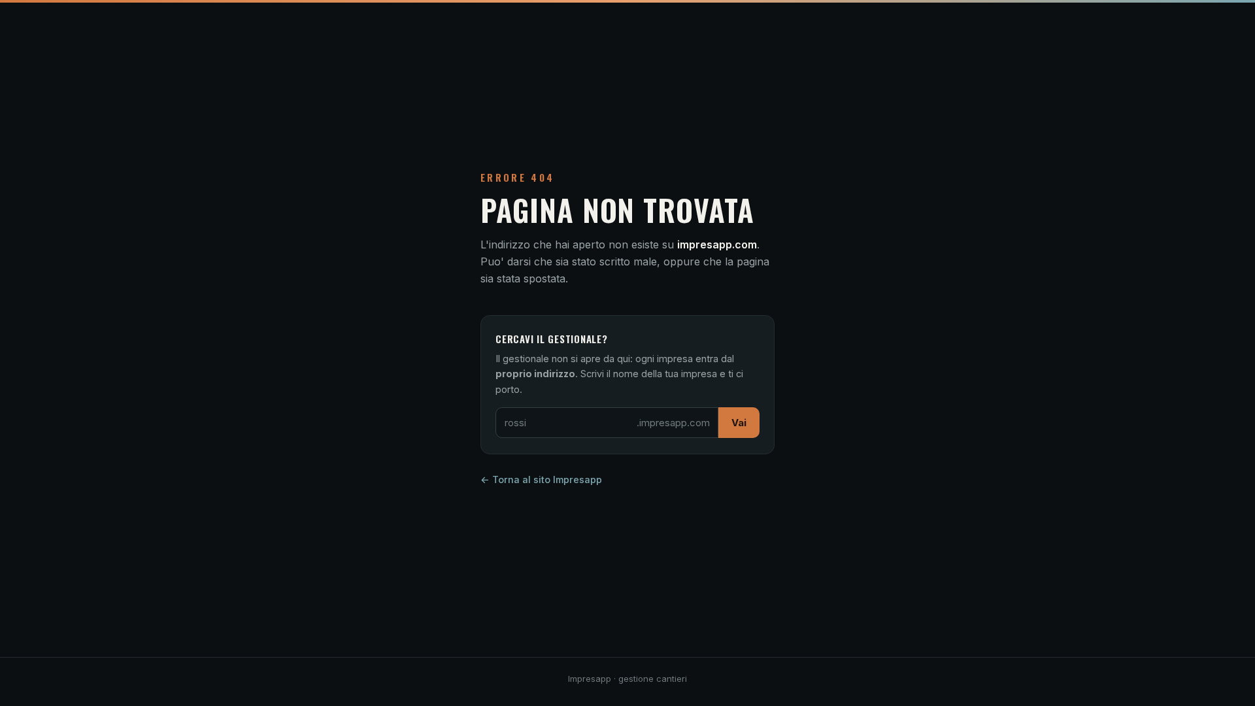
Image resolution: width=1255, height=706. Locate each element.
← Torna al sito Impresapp (541, 479)
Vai (738, 422)
